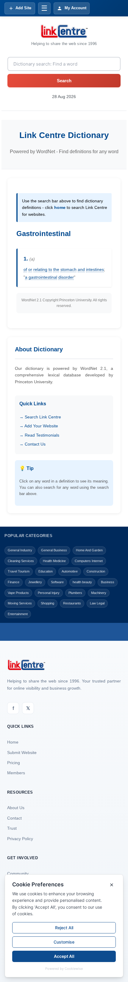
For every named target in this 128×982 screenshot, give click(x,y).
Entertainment (18, 614)
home (59, 207)
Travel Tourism (18, 571)
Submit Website (22, 752)
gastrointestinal (43, 277)
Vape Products (18, 593)
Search (64, 80)
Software (57, 582)
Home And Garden (89, 550)
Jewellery (35, 582)
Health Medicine (54, 561)
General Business (54, 550)
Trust (12, 828)
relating (40, 269)
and (81, 269)
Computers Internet (89, 561)
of (25, 269)
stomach (68, 269)
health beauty (82, 582)
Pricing (13, 762)
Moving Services (20, 603)
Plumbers (75, 593)
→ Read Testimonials (39, 435)
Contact (14, 818)
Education (45, 571)
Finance (13, 582)
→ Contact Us (32, 444)
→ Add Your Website (38, 425)
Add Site (23, 8)
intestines (95, 269)
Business (107, 582)
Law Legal (97, 603)
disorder (66, 277)
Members (16, 772)
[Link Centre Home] (64, 31)
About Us (15, 807)
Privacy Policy (20, 838)
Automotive (70, 571)
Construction (96, 571)
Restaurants (72, 603)
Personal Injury (49, 593)
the (56, 269)
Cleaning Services (21, 561)
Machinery (98, 593)
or (30, 269)
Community (18, 873)
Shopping (47, 603)
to (50, 269)
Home (12, 742)
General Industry (20, 550)
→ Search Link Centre (40, 417)
